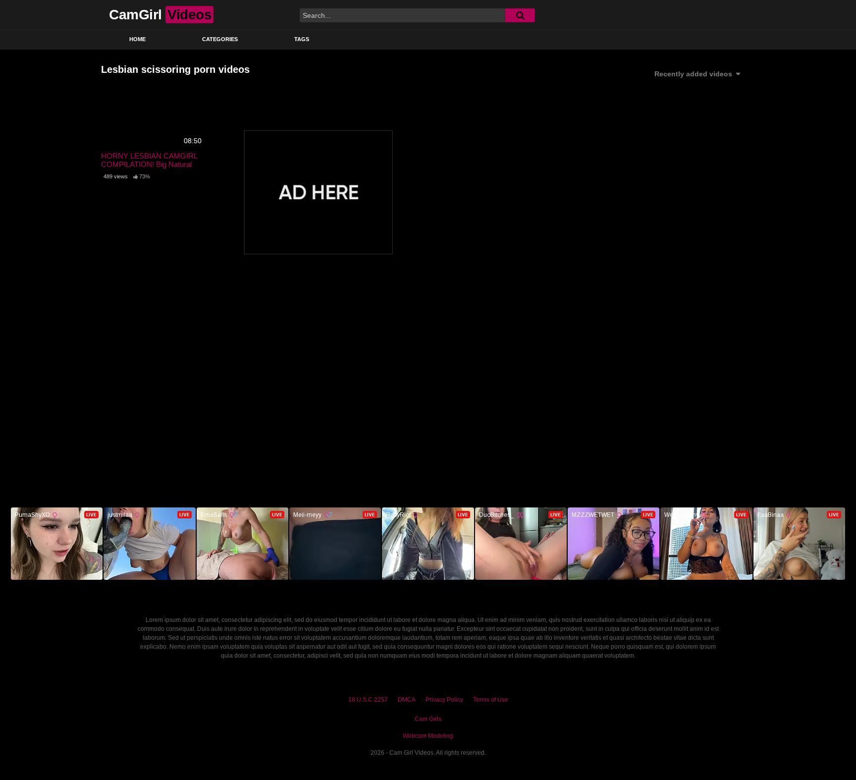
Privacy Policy (444, 699)
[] (520, 15)
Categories (220, 39)
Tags (301, 39)
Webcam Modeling (428, 735)
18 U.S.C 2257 (368, 699)
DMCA (407, 699)
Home (137, 39)
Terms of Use (490, 699)
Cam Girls (428, 719)
